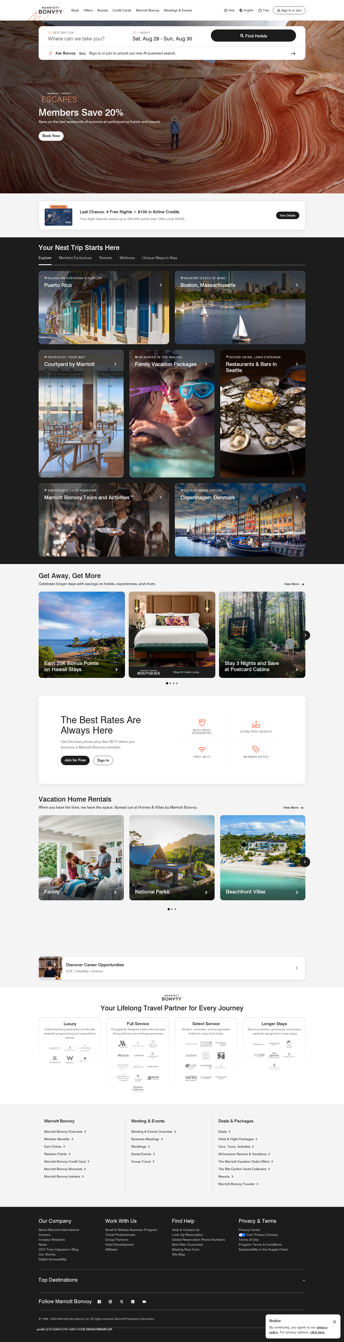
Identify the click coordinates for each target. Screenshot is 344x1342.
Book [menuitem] (75, 10)
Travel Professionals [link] (120, 1235)
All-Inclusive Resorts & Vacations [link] (242, 1154)
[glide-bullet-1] (170, 683)
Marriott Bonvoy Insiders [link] (62, 1176)
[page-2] (172, 909)
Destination (63, 32)
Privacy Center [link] (249, 1230)
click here (317, 1332)
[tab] (45, 260)
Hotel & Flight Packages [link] (236, 1139)
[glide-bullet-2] (173, 683)
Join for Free (75, 760)
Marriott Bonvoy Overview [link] (63, 1131)
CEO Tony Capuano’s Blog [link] (58, 1249)
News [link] (43, 1244)
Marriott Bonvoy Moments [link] (63, 1169)
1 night (143, 32)
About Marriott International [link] (59, 1230)
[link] (228, 10)
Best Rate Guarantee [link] (187, 1244)
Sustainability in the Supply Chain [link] (263, 1249)
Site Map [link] (178, 1254)
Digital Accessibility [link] (52, 1259)
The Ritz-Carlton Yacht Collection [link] (242, 1169)
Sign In (103, 760)
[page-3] (175, 909)
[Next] (305, 635)
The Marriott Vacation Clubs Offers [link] (244, 1161)
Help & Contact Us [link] (185, 1230)
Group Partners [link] (116, 1239)
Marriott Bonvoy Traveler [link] (236, 1184)
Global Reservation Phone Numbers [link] (198, 1239)
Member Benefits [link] (57, 1139)
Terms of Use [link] (249, 1239)
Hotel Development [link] (119, 1244)
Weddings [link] (138, 1146)
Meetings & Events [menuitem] (178, 10)
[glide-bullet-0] (167, 683)
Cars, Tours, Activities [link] (234, 1146)
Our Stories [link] (47, 1254)
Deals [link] (222, 1131)
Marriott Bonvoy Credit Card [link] (65, 1161)
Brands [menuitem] (102, 10)
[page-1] (168, 909)
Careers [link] (45, 1235)
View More (291, 584)
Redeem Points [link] (55, 1154)
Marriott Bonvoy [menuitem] (147, 10)
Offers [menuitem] (88, 10)
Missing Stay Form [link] (185, 1249)
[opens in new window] (172, 635)
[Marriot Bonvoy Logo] (172, 998)
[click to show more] (305, 862)
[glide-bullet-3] (177, 683)
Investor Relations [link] (52, 1239)
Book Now (51, 136)
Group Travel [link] (141, 1161)
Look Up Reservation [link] (187, 1235)
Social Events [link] (141, 1154)
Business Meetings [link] (145, 1139)
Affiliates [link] (111, 1249)
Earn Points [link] (52, 1146)
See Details (288, 215)
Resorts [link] (224, 1176)
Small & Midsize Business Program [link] (131, 1230)
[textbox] (87, 39)
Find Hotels (256, 35)
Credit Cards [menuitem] (122, 10)
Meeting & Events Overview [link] (151, 1131)
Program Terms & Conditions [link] (260, 1244)
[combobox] (87, 36)
